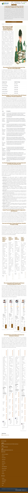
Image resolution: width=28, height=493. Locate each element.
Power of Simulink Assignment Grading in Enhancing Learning (22, 239)
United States (3, 481)
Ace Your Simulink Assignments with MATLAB (17, 238)
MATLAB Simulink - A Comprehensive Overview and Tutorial (11, 239)
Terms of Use (3, 459)
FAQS (11, 3)
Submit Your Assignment (5, 454)
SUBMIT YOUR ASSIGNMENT (18, 3)
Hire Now (5, 326)
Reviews (23, 3)
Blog (13, 3)
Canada (3, 483)
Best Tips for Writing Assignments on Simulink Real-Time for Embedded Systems (4, 239)
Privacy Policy (4, 457)
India (2, 485)
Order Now (14, 4)
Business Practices (4, 468)
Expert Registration (4, 466)
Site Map (3, 473)
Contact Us (3, 461)
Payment (3, 464)
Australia (3, 478)
